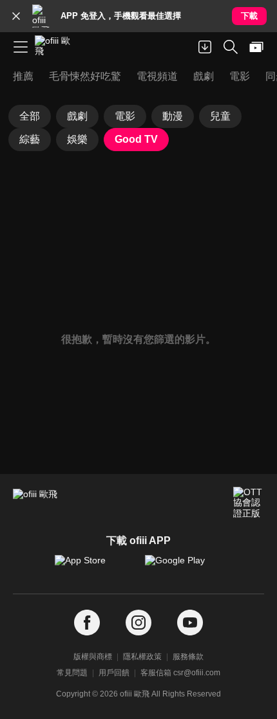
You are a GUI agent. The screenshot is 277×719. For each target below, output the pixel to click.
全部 (29, 116)
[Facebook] (87, 623)
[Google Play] (183, 566)
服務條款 (188, 656)
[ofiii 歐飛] (57, 47)
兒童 (220, 116)
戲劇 (77, 116)
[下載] (205, 47)
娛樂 (77, 139)
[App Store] (93, 566)
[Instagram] (138, 623)
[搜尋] (230, 47)
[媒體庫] (256, 47)
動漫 (172, 116)
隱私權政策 (142, 656)
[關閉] (16, 16)
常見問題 (72, 672)
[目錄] (20, 47)
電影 (125, 116)
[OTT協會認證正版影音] (248, 502)
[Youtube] (190, 623)
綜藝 (29, 139)
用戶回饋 (114, 672)
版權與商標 (92, 656)
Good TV (136, 139)
